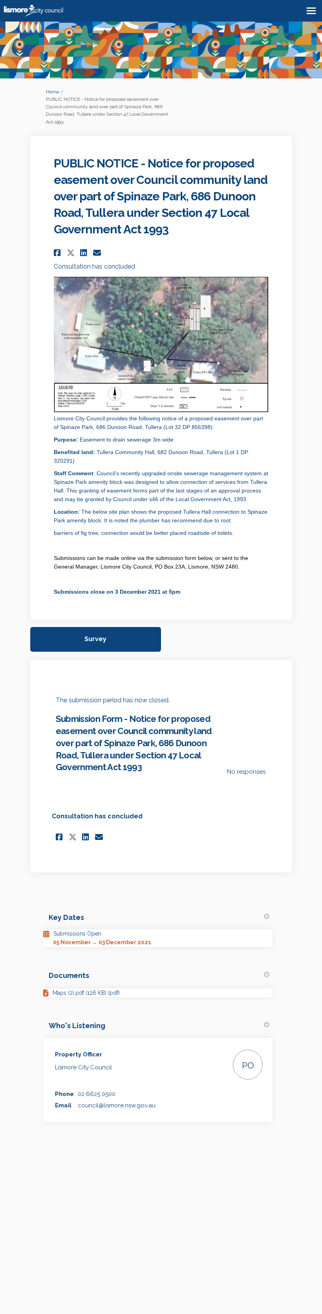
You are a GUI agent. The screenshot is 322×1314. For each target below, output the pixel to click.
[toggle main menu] (311, 11)
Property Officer (78, 1054)
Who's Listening (77, 1025)
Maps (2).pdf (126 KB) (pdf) (86, 993)
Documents (69, 975)
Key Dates (66, 917)
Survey (95, 639)
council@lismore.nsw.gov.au (117, 1105)
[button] (58, 253)
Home (52, 92)
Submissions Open (77, 934)
